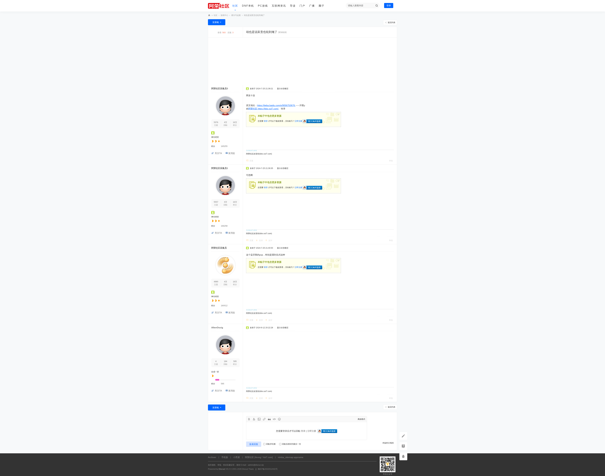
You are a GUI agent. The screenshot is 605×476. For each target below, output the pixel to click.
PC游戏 (263, 5)
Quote (269, 419)
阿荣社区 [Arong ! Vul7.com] (259, 457)
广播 (312, 5)
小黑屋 (236, 457)
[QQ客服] (403, 456)
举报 (391, 161)
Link (264, 419)
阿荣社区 (209, 15)
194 (225, 361)
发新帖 (215, 22)
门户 (302, 5)
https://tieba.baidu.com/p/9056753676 (276, 105)
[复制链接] (282, 32)
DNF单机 (248, 5)
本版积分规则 (388, 443)
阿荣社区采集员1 (219, 168)
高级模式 (361, 419)
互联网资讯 (279, 5)
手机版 (224, 457)
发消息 (231, 153)
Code (274, 419)
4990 (216, 282)
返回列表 (391, 22)
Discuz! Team (248, 469)
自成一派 (215, 372)
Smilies (279, 419)
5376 (216, 122)
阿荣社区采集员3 (219, 88)
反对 (270, 240)
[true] (377, 6)
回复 (251, 161)
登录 (388, 5)
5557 (216, 202)
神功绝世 (215, 137)
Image (259, 419)
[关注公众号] (403, 446)
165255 (224, 146)
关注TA (218, 153)
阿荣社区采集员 (219, 248)
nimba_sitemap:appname (290, 457)
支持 (261, 240)
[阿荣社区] (219, 6)
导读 (293, 5)
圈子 (321, 5)
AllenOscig (217, 327)
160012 (224, 306)
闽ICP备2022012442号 (268, 469)
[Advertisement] (302, 61)
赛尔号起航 (236, 15)
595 (235, 361)
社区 (235, 5)
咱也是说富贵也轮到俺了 (254, 15)
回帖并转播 (271, 444)
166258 (224, 226)
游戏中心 (224, 15)
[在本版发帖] (403, 436)
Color (254, 419)
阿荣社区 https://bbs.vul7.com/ (263, 108)
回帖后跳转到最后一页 (291, 444)
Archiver (212, 457)
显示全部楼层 (282, 89)
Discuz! (222, 469)
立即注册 (298, 121)
